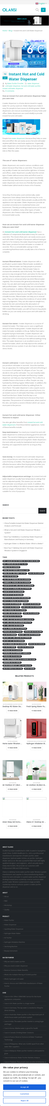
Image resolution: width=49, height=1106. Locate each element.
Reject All (24, 1100)
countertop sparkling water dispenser (17, 588)
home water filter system (12, 616)
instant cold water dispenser (13, 88)
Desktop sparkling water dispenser (15, 601)
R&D (5, 901)
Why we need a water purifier (14, 962)
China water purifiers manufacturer (16, 570)
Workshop (8, 905)
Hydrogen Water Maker (12, 933)
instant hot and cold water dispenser (17, 638)
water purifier (30, 668)
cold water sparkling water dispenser (16, 579)
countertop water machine (13, 595)
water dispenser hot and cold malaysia (17, 665)
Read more (13, 711)
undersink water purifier (12, 662)
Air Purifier (12, 783)
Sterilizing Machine (10, 946)
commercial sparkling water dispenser (16, 582)
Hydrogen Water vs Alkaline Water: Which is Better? (23, 543)
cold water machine (10, 576)
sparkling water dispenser (12, 650)
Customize (24, 1094)
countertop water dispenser (13, 592)
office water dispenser (36, 644)
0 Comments (9, 91)
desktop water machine (31, 604)
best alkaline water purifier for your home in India (21, 561)
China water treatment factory (14, 573)
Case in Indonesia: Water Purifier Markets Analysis (22, 1058)
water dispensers (18, 138)
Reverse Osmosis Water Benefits (16, 970)
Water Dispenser (8, 704)
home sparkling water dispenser (14, 610)
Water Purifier (17, 704)
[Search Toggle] (37, 9)
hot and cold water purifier (30, 86)
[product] (12, 691)
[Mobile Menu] (43, 10)
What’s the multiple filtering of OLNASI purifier (20, 975)
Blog (10, 30)
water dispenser (33, 83)
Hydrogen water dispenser (12, 632)
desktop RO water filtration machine (16, 598)
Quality (6, 910)
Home (5, 30)
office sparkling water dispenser (14, 644)
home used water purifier (12, 613)
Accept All (24, 1087)
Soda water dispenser (25, 647)
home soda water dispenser (31, 607)
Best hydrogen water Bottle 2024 (15, 564)
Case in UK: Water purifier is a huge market (19, 1003)
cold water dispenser (12, 86)
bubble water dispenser (11, 567)
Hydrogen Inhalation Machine (36, 741)
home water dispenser (31, 613)
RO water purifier (9, 647)
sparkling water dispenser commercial (16, 653)
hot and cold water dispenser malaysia (17, 622)
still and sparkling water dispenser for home (19, 659)
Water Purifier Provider (15, 83)
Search (6, 505)
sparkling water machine (12, 656)
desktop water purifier (11, 607)
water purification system (12, 668)
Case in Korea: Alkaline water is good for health (21, 1028)
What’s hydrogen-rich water (14, 979)
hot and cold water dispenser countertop (18, 619)
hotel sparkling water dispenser (14, 628)
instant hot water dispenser (13, 641)
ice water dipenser (9, 635)
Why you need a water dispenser (16, 966)
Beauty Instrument (10, 951)
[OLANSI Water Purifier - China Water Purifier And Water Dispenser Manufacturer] (9, 9)
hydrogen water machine (33, 632)
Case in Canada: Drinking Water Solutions (19, 1033)
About (6, 896)
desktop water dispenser (12, 604)
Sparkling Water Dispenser (13, 929)
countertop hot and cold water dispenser (18, 585)
